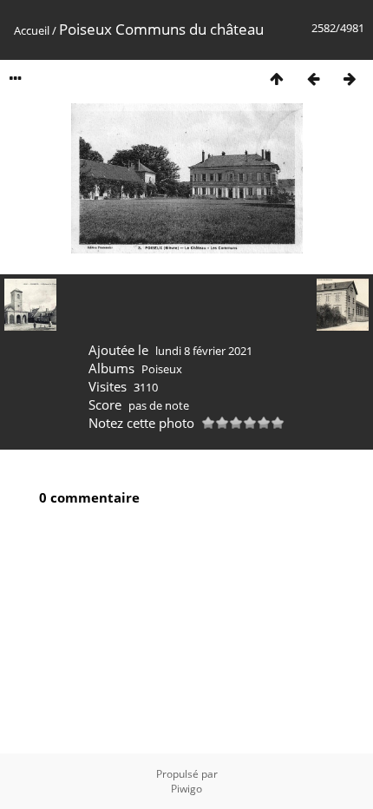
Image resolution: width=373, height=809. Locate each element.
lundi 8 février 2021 (203, 350)
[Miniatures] (276, 79)
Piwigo (186, 788)
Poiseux (161, 369)
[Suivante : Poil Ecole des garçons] (349, 79)
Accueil (31, 30)
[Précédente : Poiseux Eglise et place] (313, 79)
